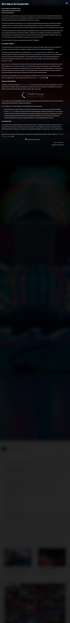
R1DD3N (33, 52)
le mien (38, 77)
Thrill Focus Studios (25, 84)
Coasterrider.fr (11, 111)
